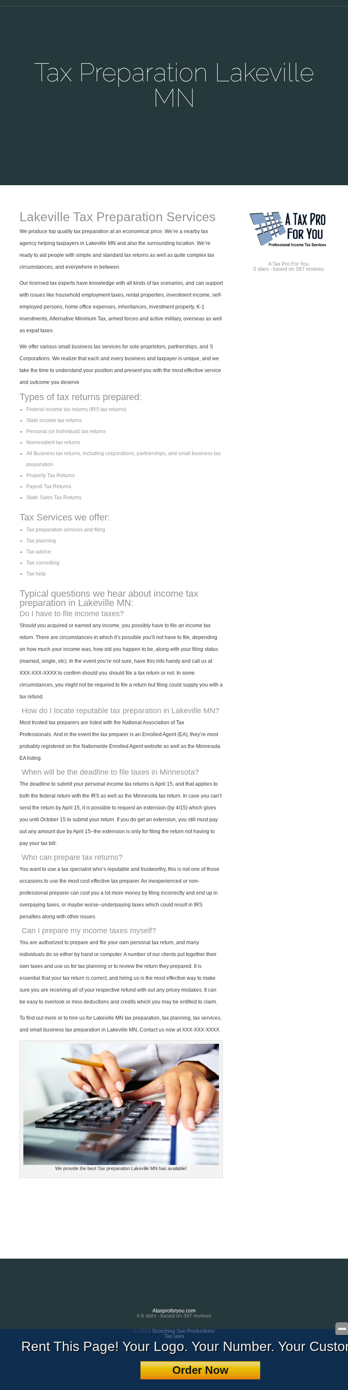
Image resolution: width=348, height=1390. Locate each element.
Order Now (200, 1370)
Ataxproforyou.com (174, 1311)
